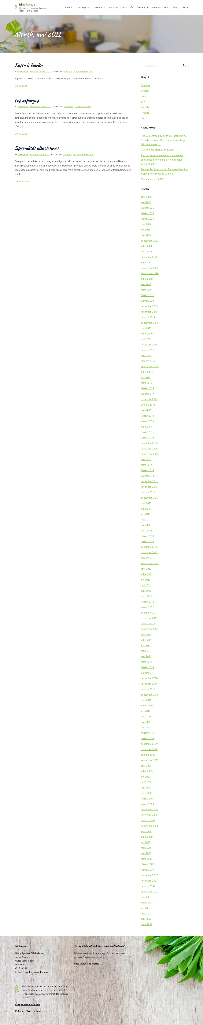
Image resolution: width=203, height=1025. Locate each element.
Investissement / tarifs (121, 7)
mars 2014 (146, 465)
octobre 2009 (148, 754)
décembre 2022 (149, 257)
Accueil (68, 7)
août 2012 (146, 568)
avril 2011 (146, 656)
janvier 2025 (147, 218)
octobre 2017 (148, 361)
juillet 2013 (147, 508)
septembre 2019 (150, 322)
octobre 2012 (148, 558)
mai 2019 (146, 339)
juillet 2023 (147, 246)
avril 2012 (146, 590)
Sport (144, 118)
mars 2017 (146, 382)
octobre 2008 (148, 820)
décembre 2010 (149, 678)
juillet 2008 (147, 836)
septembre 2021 (150, 268)
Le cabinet (99, 7)
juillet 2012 (147, 574)
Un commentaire (83, 106)
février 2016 (147, 415)
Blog (175, 7)
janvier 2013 (147, 541)
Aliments (68, 106)
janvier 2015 (147, 437)
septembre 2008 (150, 826)
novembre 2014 (149, 448)
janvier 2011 (147, 672)
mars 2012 (146, 596)
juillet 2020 (147, 279)
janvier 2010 (147, 738)
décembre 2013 (149, 481)
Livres (185, 7)
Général (68, 71)
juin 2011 (145, 645)
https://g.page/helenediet (86, 964)
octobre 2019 (148, 317)
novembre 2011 (149, 618)
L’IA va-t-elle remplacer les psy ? (158, 150)
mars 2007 (146, 924)
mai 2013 (146, 519)
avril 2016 (146, 410)
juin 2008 (145, 842)
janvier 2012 (147, 607)
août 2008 (146, 831)
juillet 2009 (147, 771)
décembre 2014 (149, 443)
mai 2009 (146, 782)
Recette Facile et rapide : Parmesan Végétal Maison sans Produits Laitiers (164, 171)
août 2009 (146, 765)
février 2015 (147, 432)
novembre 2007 (149, 880)
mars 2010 (146, 727)
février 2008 (147, 864)
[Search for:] (164, 66)
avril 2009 (146, 787)
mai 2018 (146, 355)
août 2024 (146, 224)
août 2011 (146, 634)
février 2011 (147, 667)
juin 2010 (145, 711)
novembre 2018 (149, 344)
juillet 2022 (147, 262)
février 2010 (147, 733)
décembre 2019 (149, 306)
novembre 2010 (149, 683)
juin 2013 (145, 514)
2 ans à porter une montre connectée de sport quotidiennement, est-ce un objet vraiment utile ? (162, 159)
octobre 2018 (148, 350)
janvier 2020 (147, 300)
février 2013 (147, 536)
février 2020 (147, 295)
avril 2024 (146, 235)
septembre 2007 (150, 891)
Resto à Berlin (29, 65)
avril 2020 (146, 284)
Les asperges (27, 100)
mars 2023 (146, 251)
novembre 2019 (149, 311)
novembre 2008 (149, 815)
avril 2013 (146, 525)
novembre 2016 (149, 399)
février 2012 (147, 601)
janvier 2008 (147, 869)
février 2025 (147, 213)
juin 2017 (145, 377)
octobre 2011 (148, 623)
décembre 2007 (149, 875)
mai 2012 (146, 585)
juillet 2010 (147, 705)
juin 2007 (145, 908)
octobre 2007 (148, 886)
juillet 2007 (147, 902)
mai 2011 (146, 650)
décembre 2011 (149, 612)
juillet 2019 (147, 333)
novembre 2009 (149, 749)
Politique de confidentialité (27, 1004)
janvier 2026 (147, 207)
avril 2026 (146, 202)
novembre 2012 (149, 552)
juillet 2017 (147, 372)
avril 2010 (146, 722)
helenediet (23, 71)
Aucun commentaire (83, 71)
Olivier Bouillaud (33, 1011)
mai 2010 (146, 716)
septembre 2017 (150, 366)
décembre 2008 (149, 809)
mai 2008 (146, 847)
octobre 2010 (148, 689)
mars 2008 (146, 858)
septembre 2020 (150, 273)
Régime (145, 112)
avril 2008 (146, 853)
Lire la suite (21, 85)
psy (143, 101)
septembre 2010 (150, 694)
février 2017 (147, 388)
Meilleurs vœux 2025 (152, 179)
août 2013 (146, 503)
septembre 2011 (150, 629)
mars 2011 (146, 661)
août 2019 (146, 328)
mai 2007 (146, 913)
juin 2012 (145, 579)
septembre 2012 (150, 563)
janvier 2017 (147, 393)
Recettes (146, 107)
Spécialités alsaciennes (36, 147)
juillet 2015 (147, 426)
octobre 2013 (148, 492)
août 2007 (146, 897)
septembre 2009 (150, 760)
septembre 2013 (150, 497)
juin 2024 (145, 229)
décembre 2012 (149, 547)
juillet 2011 (147, 640)
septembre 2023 (150, 240)
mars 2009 (146, 793)
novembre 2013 (149, 486)
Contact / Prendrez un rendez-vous (31, 972)
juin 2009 (145, 776)
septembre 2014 (150, 454)
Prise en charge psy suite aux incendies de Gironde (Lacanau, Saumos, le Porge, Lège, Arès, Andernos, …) (164, 140)
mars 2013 (146, 530)
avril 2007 (146, 919)
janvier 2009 (147, 804)
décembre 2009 (149, 744)
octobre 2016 (148, 404)
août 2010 (146, 700)
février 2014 (147, 470)
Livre (143, 96)
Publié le (40, 71)
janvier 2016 (147, 421)
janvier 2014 (147, 476)
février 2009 (147, 798)
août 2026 (146, 196)
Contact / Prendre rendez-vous (153, 7)
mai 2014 (146, 459)
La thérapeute (83, 7)
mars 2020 (146, 290)
